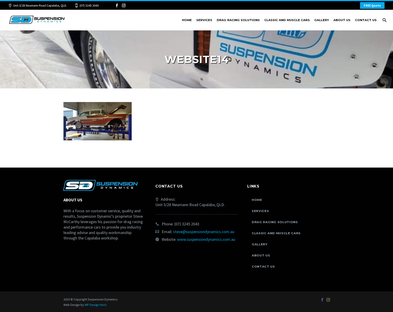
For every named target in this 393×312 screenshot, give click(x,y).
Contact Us (366, 20)
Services (204, 20)
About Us (341, 20)
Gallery (321, 20)
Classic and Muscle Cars (287, 20)
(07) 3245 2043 (89, 5)
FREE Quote (372, 5)
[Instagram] (123, 5)
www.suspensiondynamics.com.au (206, 239)
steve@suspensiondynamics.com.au (203, 231)
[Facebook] (116, 5)
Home (187, 20)
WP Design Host (95, 305)
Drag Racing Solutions (238, 20)
